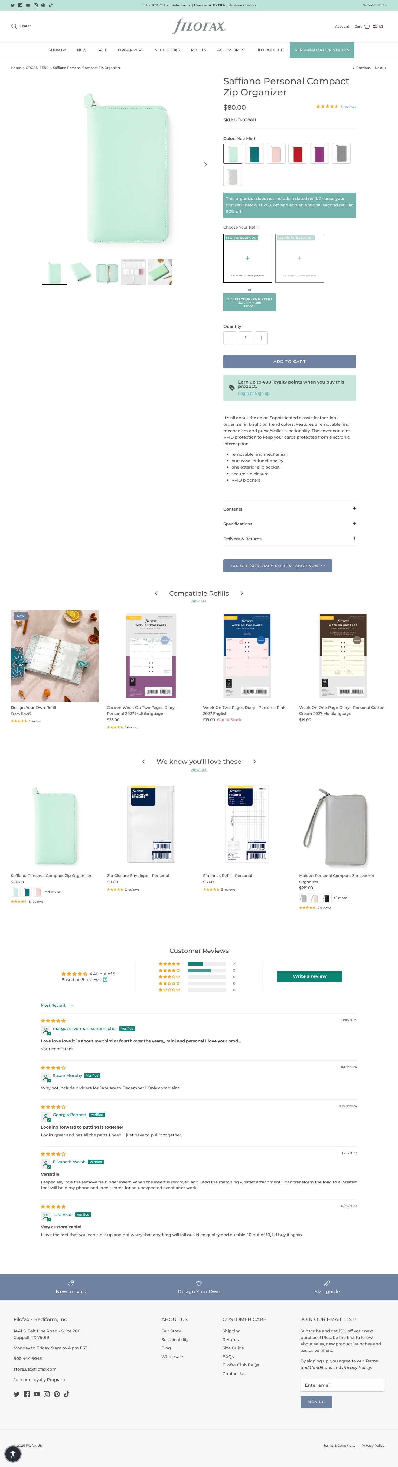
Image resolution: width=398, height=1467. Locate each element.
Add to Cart (289, 361)
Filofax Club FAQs (241, 1365)
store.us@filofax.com (35, 1369)
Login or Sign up (254, 393)
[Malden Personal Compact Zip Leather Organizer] (343, 824)
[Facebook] (20, 5)
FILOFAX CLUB (269, 50)
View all (199, 601)
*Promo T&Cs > (375, 5)
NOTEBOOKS (167, 50)
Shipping (232, 1330)
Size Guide (233, 1348)
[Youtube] (28, 5)
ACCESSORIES (230, 50)
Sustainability (174, 1339)
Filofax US (34, 1445)
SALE (102, 50)
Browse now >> (242, 5)
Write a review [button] (310, 976)
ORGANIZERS (131, 50)
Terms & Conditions (339, 1445)
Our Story (171, 1330)
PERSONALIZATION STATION (322, 50)
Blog (166, 1348)
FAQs (228, 1356)
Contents (232, 509)
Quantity (232, 326)
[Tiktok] (51, 5)
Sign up (316, 1401)
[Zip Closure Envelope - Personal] (151, 824)
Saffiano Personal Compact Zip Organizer (86, 68)
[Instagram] (36, 5)
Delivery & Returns (242, 538)
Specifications (237, 523)
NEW (82, 50)
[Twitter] (13, 5)
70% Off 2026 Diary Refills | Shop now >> (278, 566)
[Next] (205, 164)
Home (16, 68)
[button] (247, 258)
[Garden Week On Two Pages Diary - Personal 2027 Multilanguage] (151, 656)
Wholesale (172, 1356)
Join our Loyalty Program (39, 1379)
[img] (53, 1020)
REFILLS (198, 50)
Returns (231, 1339)
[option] (126, 164)
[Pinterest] (43, 5)
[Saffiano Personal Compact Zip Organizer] (55, 824)
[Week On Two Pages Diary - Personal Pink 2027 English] (247, 656)
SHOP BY (57, 50)
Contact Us (234, 1373)
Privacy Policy (372, 1445)
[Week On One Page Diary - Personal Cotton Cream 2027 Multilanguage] (343, 656)
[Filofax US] (199, 26)
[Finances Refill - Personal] (247, 824)
